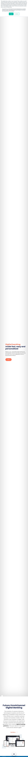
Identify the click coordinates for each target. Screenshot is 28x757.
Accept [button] (11, 13)
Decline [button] (16, 13)
